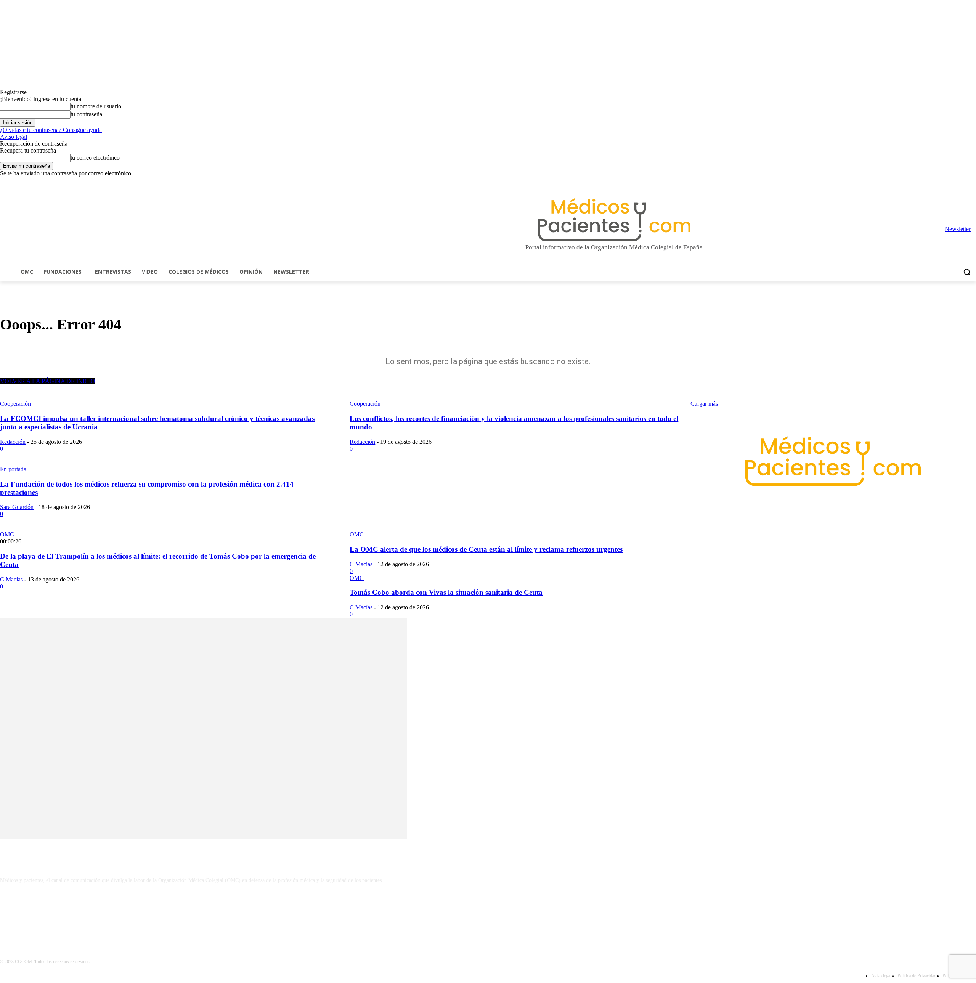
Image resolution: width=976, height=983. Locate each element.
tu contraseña (86, 114)
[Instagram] (929, 182)
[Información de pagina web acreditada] (488, 913)
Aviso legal (13, 136)
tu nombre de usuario (96, 106)
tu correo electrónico (95, 157)
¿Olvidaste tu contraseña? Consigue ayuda (51, 130)
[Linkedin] (940, 182)
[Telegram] (950, 182)
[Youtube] (971, 182)
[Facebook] (918, 182)
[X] (961, 182)
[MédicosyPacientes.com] (614, 219)
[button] (967, 272)
